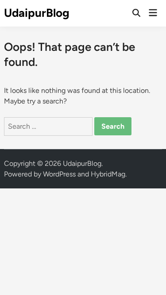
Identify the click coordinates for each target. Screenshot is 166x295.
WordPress (59, 174)
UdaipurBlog (36, 13)
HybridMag (108, 174)
